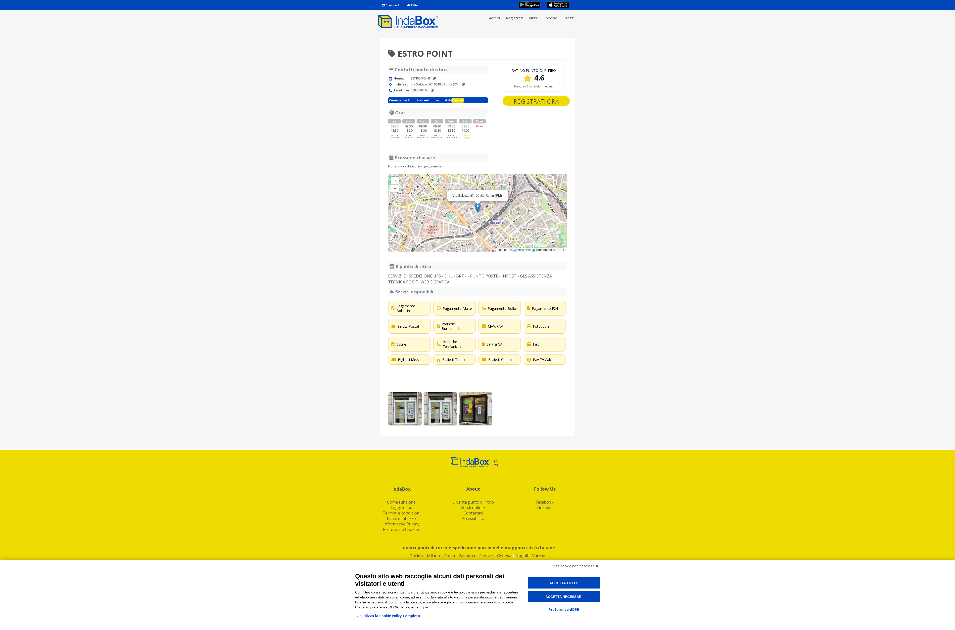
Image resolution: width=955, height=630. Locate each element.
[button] (478, 208)
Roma (449, 555)
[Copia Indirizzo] (463, 84)
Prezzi (569, 17)
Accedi (494, 17)
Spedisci (551, 17)
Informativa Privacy (401, 524)
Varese (538, 555)
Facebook (545, 502)
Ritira (533, 17)
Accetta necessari (563, 597)
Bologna (467, 555)
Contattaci (473, 513)
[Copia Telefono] (432, 90)
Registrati (514, 17)
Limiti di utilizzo (401, 518)
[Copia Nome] (434, 78)
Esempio (458, 100)
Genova (504, 555)
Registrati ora (536, 101)
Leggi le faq (401, 507)
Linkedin (545, 507)
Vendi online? (473, 507)
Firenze (486, 555)
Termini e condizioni (401, 513)
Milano (433, 555)
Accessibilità (473, 518)
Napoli (522, 555)
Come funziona (401, 502)
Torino (416, 555)
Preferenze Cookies (401, 529)
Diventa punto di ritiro (473, 502)
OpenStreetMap (524, 250)
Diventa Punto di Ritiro (402, 5)
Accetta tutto (563, 583)
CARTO (561, 250)
